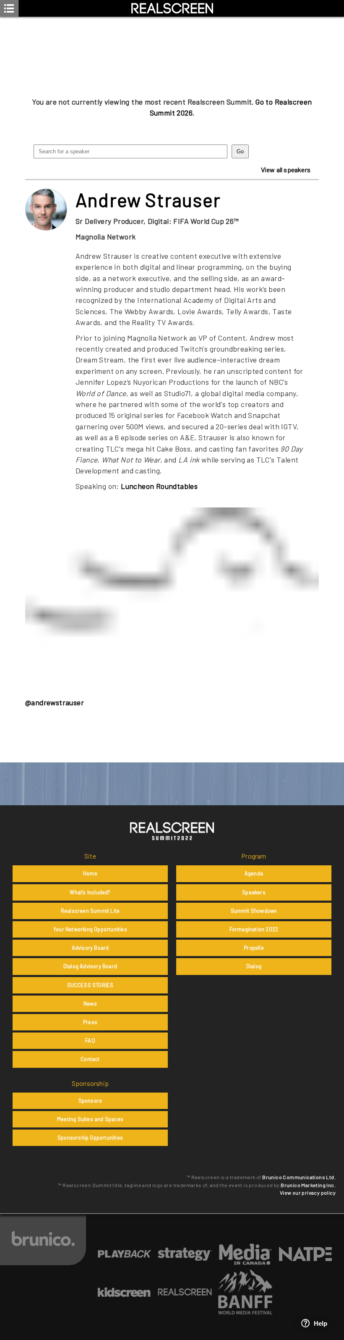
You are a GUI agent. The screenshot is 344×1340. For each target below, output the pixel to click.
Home (90, 873)
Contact (90, 1059)
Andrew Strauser (148, 199)
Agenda (254, 873)
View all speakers (285, 169)
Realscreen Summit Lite (90, 910)
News (90, 1003)
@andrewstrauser (54, 702)
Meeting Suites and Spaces (90, 1119)
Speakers (254, 892)
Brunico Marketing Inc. (308, 1185)
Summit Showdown (254, 910)
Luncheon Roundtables (159, 486)
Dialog (253, 966)
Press (90, 1022)
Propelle (254, 947)
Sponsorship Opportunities (90, 1137)
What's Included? (90, 892)
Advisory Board (90, 947)
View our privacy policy (308, 1192)
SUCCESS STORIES (90, 985)
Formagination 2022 (254, 929)
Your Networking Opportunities (90, 929)
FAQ (90, 1040)
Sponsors (90, 1100)
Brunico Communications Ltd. (299, 1177)
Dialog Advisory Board (90, 966)
